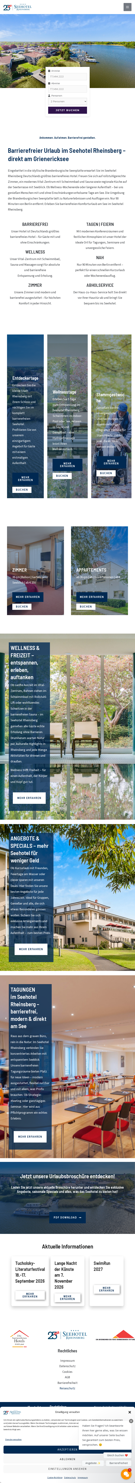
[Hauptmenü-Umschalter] (128, 7)
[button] (129, 1412)
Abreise (55, 83)
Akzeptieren (67, 1449)
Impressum (83, 1477)
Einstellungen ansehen (67, 1469)
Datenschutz (70, 1477)
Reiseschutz (67, 1388)
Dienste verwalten (13, 1439)
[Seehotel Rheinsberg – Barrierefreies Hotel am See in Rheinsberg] (18, 7)
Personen (56, 95)
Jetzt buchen (67, 110)
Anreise (55, 71)
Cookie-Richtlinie (54, 1477)
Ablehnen (67, 1459)
